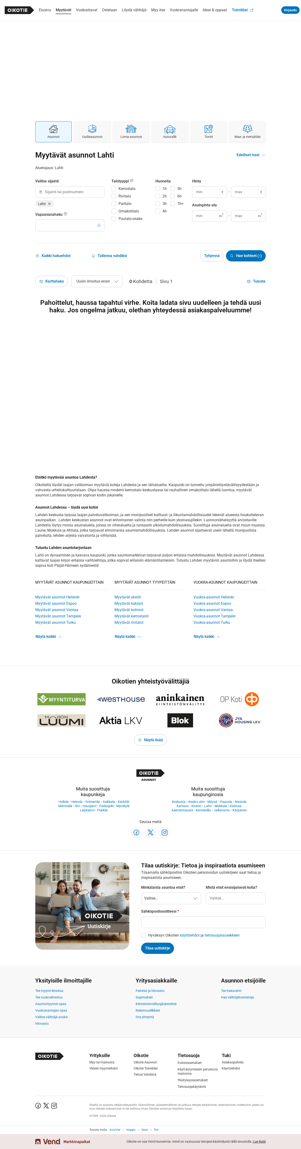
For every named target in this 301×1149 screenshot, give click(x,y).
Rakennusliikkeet (148, 1010)
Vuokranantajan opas (51, 1010)
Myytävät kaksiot (129, 603)
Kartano (183, 806)
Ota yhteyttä (145, 1017)
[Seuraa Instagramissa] (164, 833)
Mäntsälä (65, 806)
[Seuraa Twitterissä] (150, 833)
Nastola (240, 802)
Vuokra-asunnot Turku (212, 622)
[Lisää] (99, 225)
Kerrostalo (127, 188)
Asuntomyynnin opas (50, 1004)
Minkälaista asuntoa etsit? (163, 887)
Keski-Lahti (196, 802)
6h (179, 196)
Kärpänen (240, 810)
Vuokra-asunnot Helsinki (214, 597)
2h (164, 196)
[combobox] (69, 192)
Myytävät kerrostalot (132, 616)
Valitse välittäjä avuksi (51, 1017)
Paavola (226, 802)
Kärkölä (123, 802)
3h (164, 203)
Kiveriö (196, 806)
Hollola (64, 802)
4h (164, 211)
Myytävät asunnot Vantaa (56, 610)
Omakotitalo (129, 211)
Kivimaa (236, 806)
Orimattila (92, 802)
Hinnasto (42, 1023)
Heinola (77, 802)
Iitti (77, 806)
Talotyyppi (120, 181)
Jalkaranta (222, 810)
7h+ (180, 203)
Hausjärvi (89, 806)
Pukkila (102, 810)
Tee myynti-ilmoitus (49, 991)
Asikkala (109, 802)
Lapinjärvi (87, 810)
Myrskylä (123, 806)
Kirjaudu (290, 10)
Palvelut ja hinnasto (150, 991)
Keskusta (179, 802)
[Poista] (49, 204)
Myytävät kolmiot (129, 610)
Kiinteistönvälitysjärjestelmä (156, 1004)
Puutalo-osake (130, 218)
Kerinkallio (203, 810)
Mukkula (220, 806)
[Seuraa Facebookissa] (136, 833)
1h (164, 188)
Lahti (208, 806)
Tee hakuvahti (231, 991)
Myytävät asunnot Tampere (58, 616)
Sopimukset (144, 997)
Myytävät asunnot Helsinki (57, 597)
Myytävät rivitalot (129, 622)
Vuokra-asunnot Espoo (212, 603)
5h (179, 188)
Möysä (212, 802)
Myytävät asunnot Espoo (56, 603)
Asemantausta (182, 810)
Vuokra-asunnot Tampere (214, 616)
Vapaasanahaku (49, 214)
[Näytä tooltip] (65, 214)
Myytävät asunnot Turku (55, 622)
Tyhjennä (212, 255)
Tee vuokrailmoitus (49, 997)
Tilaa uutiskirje (157, 948)
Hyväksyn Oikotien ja (194, 935)
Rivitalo (125, 196)
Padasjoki (106, 806)
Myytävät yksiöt (128, 597)
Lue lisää (259, 1141)
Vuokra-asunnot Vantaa (213, 610)
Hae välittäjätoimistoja (237, 997)
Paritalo (125, 203)
